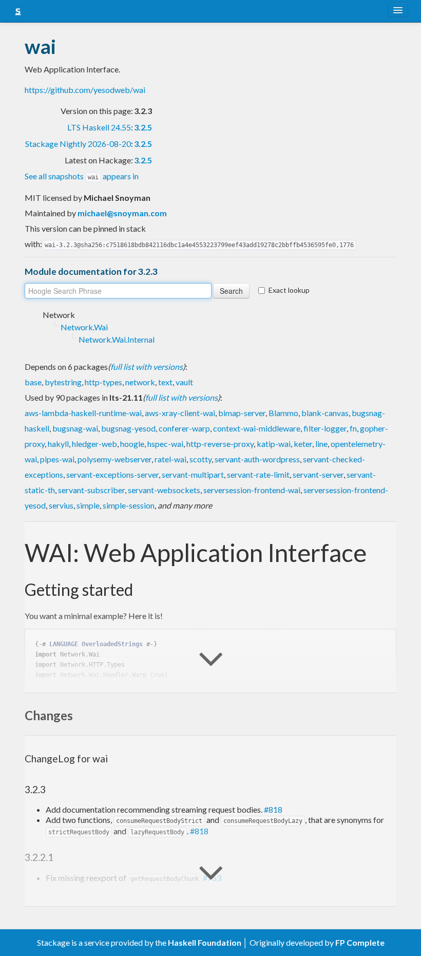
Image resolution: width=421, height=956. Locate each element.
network (140, 382)
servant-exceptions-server (112, 474)
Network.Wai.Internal (117, 339)
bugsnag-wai (75, 428)
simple (88, 505)
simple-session (129, 505)
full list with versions (146, 366)
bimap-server (241, 413)
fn (353, 428)
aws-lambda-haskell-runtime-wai (83, 413)
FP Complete (360, 942)
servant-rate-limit (258, 474)
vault (184, 382)
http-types (103, 382)
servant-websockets (164, 490)
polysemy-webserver (114, 459)
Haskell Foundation (204, 942)
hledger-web (94, 443)
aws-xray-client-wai (180, 413)
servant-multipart (193, 474)
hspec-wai (165, 443)
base (33, 382)
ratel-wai (170, 459)
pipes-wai (57, 459)
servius (61, 505)
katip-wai (274, 443)
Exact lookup (289, 290)
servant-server (318, 474)
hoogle (132, 443)
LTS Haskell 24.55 (99, 127)
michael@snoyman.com (122, 213)
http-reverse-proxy (220, 443)
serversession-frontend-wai (251, 490)
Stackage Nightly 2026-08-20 (78, 143)
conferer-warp (184, 428)
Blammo (283, 413)
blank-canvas (325, 413)
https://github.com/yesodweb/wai (85, 90)
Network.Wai (84, 327)
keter (303, 443)
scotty (200, 459)
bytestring (63, 382)
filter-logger (325, 428)
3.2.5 (143, 127)
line (321, 443)
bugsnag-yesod (128, 428)
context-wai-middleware (256, 428)
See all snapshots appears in (82, 176)
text (165, 382)
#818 (273, 809)
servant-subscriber (91, 490)
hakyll (58, 443)
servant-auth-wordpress (257, 459)
